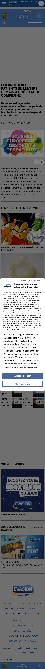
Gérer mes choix (22, 384)
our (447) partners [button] (14, 292)
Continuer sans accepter (32, 280)
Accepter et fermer (22, 375)
